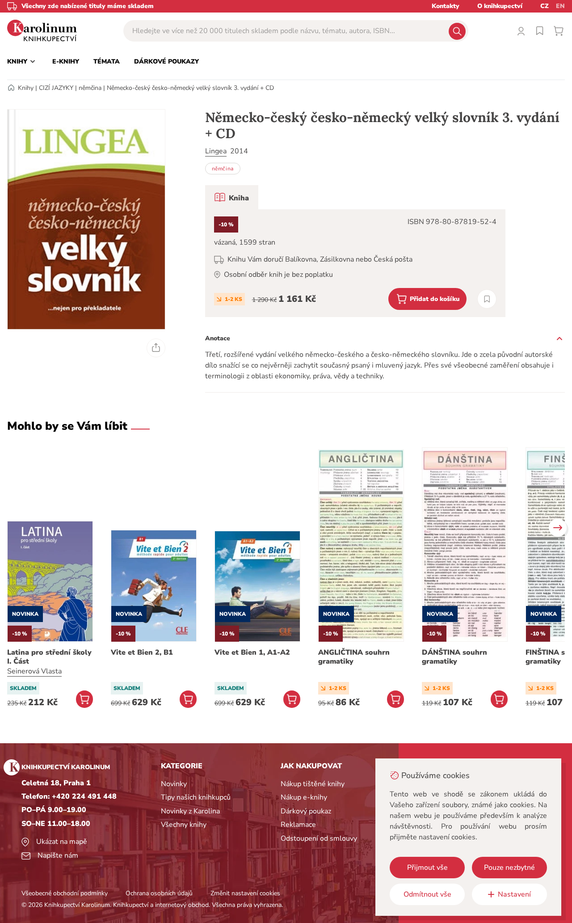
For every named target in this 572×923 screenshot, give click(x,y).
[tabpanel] (355, 263)
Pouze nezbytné (509, 867)
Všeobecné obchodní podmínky (64, 893)
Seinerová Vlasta (34, 671)
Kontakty (445, 6)
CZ (544, 6)
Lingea (216, 151)
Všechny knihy (183, 825)
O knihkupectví (499, 6)
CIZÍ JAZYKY (56, 88)
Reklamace (298, 825)
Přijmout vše (427, 867)
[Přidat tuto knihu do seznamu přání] (486, 299)
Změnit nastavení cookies (245, 893)
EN (560, 6)
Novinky (174, 784)
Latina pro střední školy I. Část (49, 657)
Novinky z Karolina (190, 811)
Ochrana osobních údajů (159, 893)
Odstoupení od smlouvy (319, 838)
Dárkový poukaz (306, 811)
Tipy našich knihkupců (196, 797)
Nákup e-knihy (304, 797)
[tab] (231, 197)
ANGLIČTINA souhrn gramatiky (354, 657)
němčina (90, 88)
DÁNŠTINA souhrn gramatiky (454, 657)
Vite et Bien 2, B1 (142, 652)
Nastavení (514, 894)
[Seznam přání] (539, 31)
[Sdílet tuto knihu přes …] (156, 348)
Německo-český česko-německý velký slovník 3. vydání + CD (190, 88)
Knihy (26, 88)
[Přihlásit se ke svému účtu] (521, 31)
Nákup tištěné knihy (313, 784)
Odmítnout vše (427, 894)
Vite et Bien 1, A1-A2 (252, 652)
